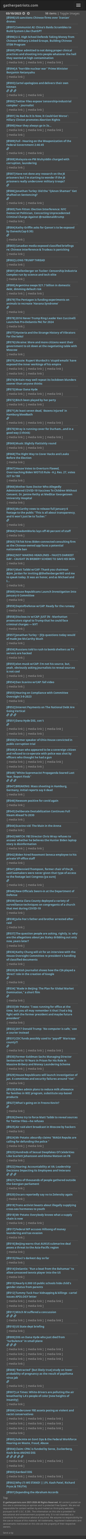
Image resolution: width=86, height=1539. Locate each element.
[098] (10, 17)
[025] (10, 1127)
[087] (10, 174)
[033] (10, 1007)
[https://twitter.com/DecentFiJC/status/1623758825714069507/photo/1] (7, 1046)
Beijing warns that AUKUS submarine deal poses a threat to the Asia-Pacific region (38, 1245)
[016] (10, 1243)
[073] (10, 389)
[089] (10, 141)
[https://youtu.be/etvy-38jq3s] (7, 148)
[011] (10, 1312)
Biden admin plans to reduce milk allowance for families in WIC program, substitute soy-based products (40, 1093)
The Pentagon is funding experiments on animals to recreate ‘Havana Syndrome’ (37, 301)
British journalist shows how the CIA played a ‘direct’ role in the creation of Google (40, 972)
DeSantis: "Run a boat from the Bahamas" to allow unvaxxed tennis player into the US (40, 1270)
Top (5, 1498)
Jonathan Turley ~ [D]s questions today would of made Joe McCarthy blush (40, 637)
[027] (10, 1103)
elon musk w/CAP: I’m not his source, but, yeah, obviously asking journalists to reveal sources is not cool (40, 667)
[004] (10, 1449)
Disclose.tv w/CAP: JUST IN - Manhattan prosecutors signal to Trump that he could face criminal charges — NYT (37, 620)
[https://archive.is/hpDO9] (7, 780)
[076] (10, 342)
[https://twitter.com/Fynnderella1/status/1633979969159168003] (7, 307)
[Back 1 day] (23, 13)
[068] (10, 454)
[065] (10, 509)
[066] (10, 487)
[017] (10, 1229)
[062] (10, 555)
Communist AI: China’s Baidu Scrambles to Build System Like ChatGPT (38, 29)
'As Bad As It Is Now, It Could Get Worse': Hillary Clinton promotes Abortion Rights (37, 118)
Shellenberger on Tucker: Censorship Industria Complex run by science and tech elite (41, 272)
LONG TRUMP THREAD (30, 260)
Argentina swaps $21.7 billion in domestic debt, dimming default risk (38, 287)
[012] (10, 1293)
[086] (10, 191)
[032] (10, 1029)
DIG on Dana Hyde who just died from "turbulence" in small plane (35, 1339)
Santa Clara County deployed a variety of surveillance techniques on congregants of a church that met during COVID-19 (40, 904)
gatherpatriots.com (20, 5)
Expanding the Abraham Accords (37, 1492)
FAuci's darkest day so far (32, 1258)
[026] (10, 1117)
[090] (10, 125)
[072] (10, 400)
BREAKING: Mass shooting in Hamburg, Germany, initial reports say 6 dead (36, 788)
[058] (10, 617)
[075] (10, 360)
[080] (10, 285)
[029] (10, 1075)
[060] (10, 591)
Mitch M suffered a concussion (36, 1312)
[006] (10, 1410)
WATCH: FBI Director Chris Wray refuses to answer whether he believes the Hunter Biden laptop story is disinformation (41, 840)
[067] (10, 468)
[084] (10, 227)
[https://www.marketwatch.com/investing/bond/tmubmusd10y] (7, 715)
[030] (10, 1057)
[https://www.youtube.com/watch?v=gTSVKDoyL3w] (15, 1174)
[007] (10, 1392)
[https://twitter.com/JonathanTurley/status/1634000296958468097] (7, 198)
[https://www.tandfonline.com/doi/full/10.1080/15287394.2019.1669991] (7, 1381)
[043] (10, 836)
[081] (10, 271)
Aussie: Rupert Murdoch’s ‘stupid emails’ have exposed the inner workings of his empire (41, 362)
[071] (10, 410)
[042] (10, 854)
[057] (10, 635)
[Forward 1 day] (28, 13)
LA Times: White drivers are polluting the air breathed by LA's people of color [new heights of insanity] (40, 1396)
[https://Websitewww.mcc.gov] (15, 1345)
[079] (10, 300)
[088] (10, 159)
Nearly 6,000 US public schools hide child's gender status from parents (38, 1285)
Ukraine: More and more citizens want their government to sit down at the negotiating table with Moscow (41, 346)
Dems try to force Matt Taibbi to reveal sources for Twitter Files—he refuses (42, 1119)
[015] (10, 1258)
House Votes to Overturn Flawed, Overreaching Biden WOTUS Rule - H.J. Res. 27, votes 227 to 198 (40, 472)
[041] (10, 869)
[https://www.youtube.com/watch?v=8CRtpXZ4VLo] (15, 715)
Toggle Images (70, 13)
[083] (10, 246)
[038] (10, 919)
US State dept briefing (30, 1326)
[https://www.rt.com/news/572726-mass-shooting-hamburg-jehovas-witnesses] (7, 418)
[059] (10, 606)
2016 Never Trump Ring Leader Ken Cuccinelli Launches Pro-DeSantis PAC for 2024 (41, 320)
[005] (10, 1439)
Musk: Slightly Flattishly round (36, 443)
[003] (10, 1472)
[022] (10, 1166)
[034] (10, 988)
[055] (10, 664)
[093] (10, 83)
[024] (10, 1137)
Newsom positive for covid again (37, 801)
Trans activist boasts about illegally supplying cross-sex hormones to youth (41, 1207)
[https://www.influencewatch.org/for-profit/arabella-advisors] (15, 1456)
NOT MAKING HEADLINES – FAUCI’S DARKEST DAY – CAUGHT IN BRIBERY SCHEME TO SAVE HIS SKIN (40, 557)
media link (16, 62)
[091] (10, 116)
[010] (10, 1326)
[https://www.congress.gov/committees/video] (7, 1174)
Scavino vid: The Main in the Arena (38, 826)
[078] (10, 318)
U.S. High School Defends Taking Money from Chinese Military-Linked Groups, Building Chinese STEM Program (40, 40)
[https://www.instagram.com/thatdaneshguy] (7, 235)
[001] (10, 1492)
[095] (10, 50)
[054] (10, 682)
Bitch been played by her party (36, 400)
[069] (10, 443)
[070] (10, 429)
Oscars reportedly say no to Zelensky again (44, 1194)
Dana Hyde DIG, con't (30, 720)
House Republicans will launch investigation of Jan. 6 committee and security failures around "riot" (41, 1077)
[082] (10, 260)
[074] (10, 380)
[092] (10, 101)
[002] (10, 1482)
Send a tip (8, 1532)
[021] (10, 1180)
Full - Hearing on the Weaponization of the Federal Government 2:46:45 (38, 143)
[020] (10, 1194)
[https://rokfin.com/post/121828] (7, 978)
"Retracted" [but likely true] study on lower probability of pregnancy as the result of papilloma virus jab (39, 1373)
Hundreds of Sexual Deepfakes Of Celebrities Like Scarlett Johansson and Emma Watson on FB (40, 1154)
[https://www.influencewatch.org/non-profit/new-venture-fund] (11, 1456)
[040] (10, 891)
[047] (10, 786)
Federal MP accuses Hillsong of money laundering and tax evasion (36, 1231)
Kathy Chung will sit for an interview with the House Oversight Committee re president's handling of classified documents (41, 955)
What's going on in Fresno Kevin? (37, 1103)
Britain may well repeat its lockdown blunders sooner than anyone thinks (41, 381)
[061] (10, 569)
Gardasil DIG (24, 1472)
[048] (10, 773)
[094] (10, 68)
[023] (10, 1152)
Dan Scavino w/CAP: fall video (35, 682)
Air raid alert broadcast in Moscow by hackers (46, 1127)
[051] (10, 720)
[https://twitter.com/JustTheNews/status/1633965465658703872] (11, 90)
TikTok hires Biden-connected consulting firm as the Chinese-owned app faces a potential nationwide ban (41, 545)
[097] (10, 27)
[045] (10, 811)
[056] (10, 649)
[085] (10, 209)
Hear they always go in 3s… (33, 125)
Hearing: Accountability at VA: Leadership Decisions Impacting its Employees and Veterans (38, 1168)
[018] (10, 1215)
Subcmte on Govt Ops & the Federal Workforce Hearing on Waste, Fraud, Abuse (41, 1441)
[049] (10, 750)
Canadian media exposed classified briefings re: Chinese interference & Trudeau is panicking (40, 247)
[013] (10, 1283)
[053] (10, 693)
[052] (10, 707)
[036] (10, 952)
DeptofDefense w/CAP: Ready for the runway (45, 606)
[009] (10, 1337)
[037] (10, 933)
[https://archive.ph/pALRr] (7, 1345)
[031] (10, 1038)
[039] (10, 901)
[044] (10, 826)
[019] (10, 1205)
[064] (10, 531)
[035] (10, 970)
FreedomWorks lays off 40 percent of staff (43, 531)
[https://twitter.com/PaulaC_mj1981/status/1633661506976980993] (7, 880)
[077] (10, 332)
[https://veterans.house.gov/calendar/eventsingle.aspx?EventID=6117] (11, 1174)
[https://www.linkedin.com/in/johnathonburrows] (7, 1106)
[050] (10, 740)
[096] (10, 37)
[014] (10, 1269)
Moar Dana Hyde (27, 389)
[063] (10, 541)
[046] (10, 801)
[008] (10, 1370)
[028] (10, 1089)
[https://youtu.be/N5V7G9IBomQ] (7, 996)
